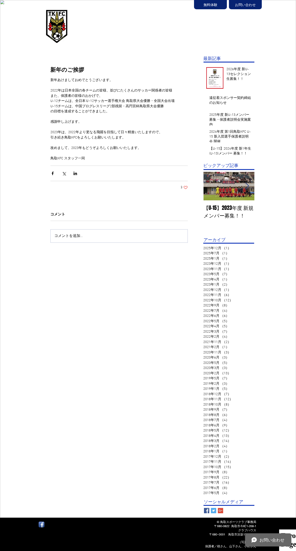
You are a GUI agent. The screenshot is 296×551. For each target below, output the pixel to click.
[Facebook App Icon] (41, 524)
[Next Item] (247, 186)
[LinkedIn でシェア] (75, 173)
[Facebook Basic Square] (206, 510)
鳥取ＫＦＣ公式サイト (97, 22)
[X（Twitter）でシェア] (64, 173)
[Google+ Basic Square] (220, 510)
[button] (169, 27)
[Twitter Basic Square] (213, 510)
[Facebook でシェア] (52, 173)
